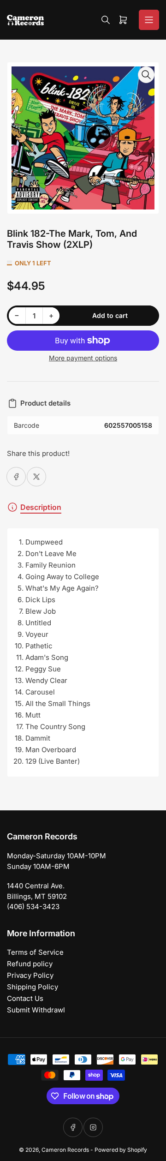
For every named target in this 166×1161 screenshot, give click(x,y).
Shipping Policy (32, 986)
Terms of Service (35, 952)
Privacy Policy (30, 975)
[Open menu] (149, 20)
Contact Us (25, 998)
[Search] (105, 20)
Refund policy (30, 963)
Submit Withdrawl (36, 1009)
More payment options (83, 358)
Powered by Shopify (121, 1149)
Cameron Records (65, 1149)
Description (40, 507)
